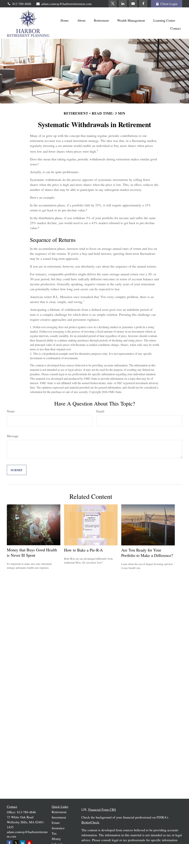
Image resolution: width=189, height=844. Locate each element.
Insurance (58, 828)
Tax (54, 833)
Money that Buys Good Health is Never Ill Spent (32, 552)
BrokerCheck (90, 822)
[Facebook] (143, 3)
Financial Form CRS (102, 809)
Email (100, 411)
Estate (56, 822)
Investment (59, 817)
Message (12, 436)
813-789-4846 (21, 3)
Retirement (59, 812)
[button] (64, 20)
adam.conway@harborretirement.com (66, 3)
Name (11, 411)
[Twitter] (113, 3)
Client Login (168, 3)
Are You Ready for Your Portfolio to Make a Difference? (147, 552)
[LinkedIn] (123, 3)
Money (56, 838)
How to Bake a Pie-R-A (83, 550)
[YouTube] (133, 3)
